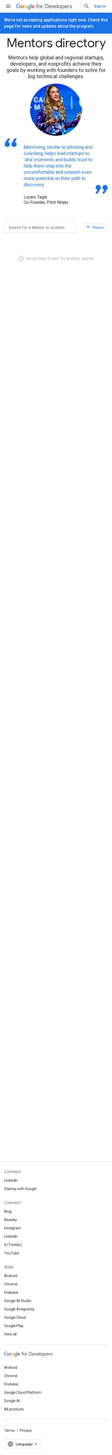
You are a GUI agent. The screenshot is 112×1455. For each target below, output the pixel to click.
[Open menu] (8, 6)
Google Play (13, 1326)
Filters (95, 227)
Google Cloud (15, 1317)
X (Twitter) (13, 1245)
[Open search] (87, 6)
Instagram (12, 1228)
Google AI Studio (17, 1301)
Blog (7, 1211)
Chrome (10, 1284)
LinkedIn (11, 1180)
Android (10, 1276)
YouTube (11, 1253)
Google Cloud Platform (22, 1392)
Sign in (100, 6)
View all (10, 1334)
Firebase (11, 1292)
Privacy (26, 1430)
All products (14, 1409)
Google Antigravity (19, 1309)
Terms (9, 1430)
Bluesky (10, 1220)
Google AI (12, 1401)
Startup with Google (20, 1189)
